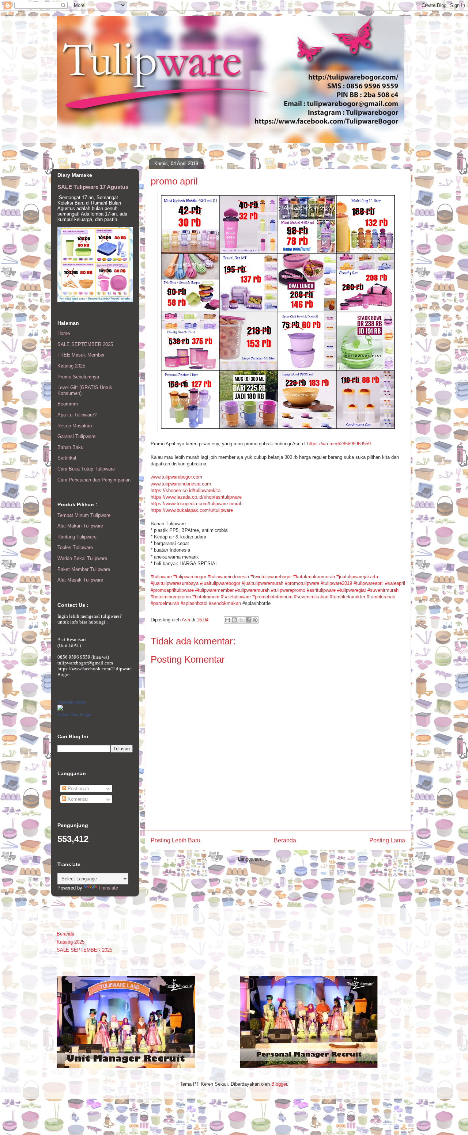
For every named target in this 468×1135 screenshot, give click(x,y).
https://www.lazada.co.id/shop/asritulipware (196, 497)
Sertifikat (66, 458)
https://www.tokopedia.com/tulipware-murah (196, 503)
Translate (108, 888)
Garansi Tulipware (76, 436)
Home (63, 333)
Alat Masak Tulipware (80, 580)
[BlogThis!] (234, 620)
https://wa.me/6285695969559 (339, 443)
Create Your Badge (74, 714)
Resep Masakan (74, 426)
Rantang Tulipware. (77, 537)
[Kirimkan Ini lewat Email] (227, 620)
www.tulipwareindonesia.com (181, 484)
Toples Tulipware (75, 547)
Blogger (279, 1084)
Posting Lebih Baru (175, 840)
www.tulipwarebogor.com (176, 477)
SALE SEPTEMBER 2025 (85, 344)
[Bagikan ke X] (241, 620)
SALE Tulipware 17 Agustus (92, 187)
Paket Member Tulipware (83, 569)
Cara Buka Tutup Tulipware (86, 469)
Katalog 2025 (71, 366)
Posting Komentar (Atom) (291, 859)
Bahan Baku (70, 447)
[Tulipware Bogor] (60, 709)
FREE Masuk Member (81, 355)
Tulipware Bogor (71, 702)
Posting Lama (387, 840)
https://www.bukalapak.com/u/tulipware (192, 510)
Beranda (285, 840)
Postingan (77, 788)
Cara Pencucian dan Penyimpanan (94, 480)
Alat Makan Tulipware (80, 526)
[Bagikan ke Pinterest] (255, 620)
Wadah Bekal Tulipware (82, 558)
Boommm (67, 404)
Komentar (77, 799)
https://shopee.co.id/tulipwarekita (185, 490)
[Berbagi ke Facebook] (248, 620)
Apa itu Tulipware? (77, 415)
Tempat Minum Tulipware (83, 515)
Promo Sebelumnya (78, 377)
